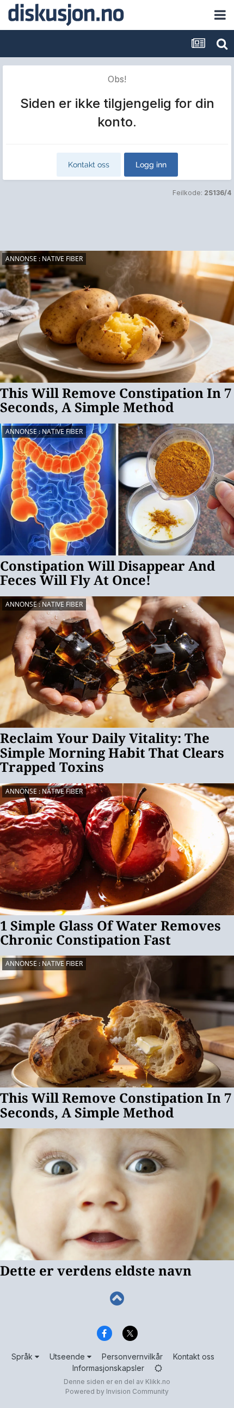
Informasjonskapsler (108, 1368)
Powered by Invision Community (117, 1391)
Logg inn (151, 164)
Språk (23, 1356)
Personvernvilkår (132, 1356)
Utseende (68, 1356)
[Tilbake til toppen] (117, 1298)
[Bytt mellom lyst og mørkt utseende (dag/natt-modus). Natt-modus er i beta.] (158, 1368)
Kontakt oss (88, 164)
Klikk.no (157, 1381)
